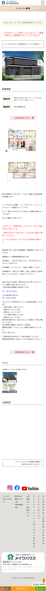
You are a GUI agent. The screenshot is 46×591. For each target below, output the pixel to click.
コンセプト (6, 496)
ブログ (38, 515)
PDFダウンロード (34, 507)
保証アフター (28, 513)
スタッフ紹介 (28, 504)
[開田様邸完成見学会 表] (10, 382)
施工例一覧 (18, 496)
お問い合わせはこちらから (31, 464)
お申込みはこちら (22, 118)
